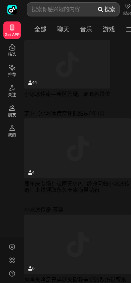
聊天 (63, 29)
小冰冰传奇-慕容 (43, 210)
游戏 (109, 29)
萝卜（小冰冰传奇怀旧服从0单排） (66, 113)
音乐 (86, 29)
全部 (40, 29)
